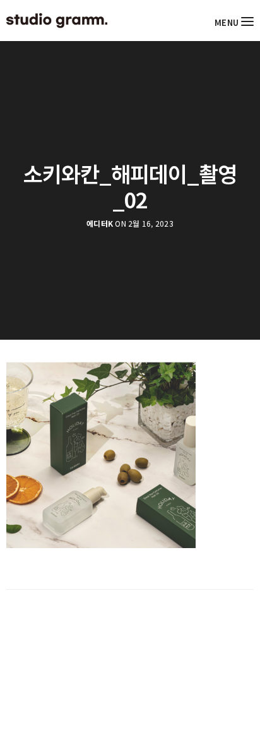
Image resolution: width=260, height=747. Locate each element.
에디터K (99, 223)
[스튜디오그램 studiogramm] (56, 20)
